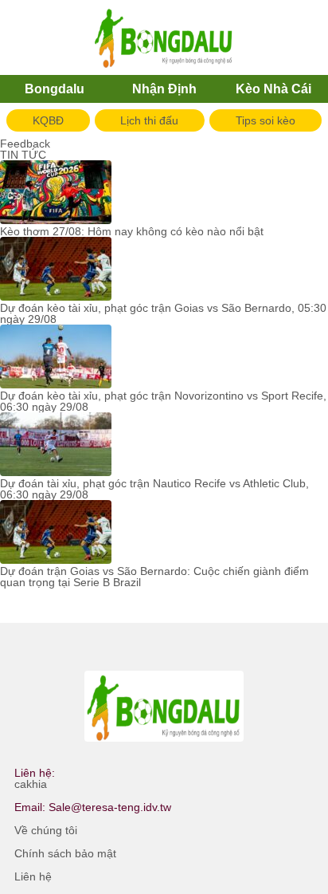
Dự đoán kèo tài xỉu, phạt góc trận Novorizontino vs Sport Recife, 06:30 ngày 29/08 (163, 401)
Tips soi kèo (265, 120)
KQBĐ (48, 120)
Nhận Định (164, 89)
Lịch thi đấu (149, 120)
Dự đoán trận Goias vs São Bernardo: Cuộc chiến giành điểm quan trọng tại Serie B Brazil (154, 576)
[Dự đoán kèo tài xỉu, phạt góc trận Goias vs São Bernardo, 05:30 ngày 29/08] (55, 269)
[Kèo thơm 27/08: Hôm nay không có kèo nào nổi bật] (55, 193)
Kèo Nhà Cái (273, 89)
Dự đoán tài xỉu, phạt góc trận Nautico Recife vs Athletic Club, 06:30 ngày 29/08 (154, 489)
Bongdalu (54, 89)
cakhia (30, 784)
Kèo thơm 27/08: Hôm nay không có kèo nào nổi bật (132, 231)
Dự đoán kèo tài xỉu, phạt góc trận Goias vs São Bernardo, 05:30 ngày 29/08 (163, 313)
